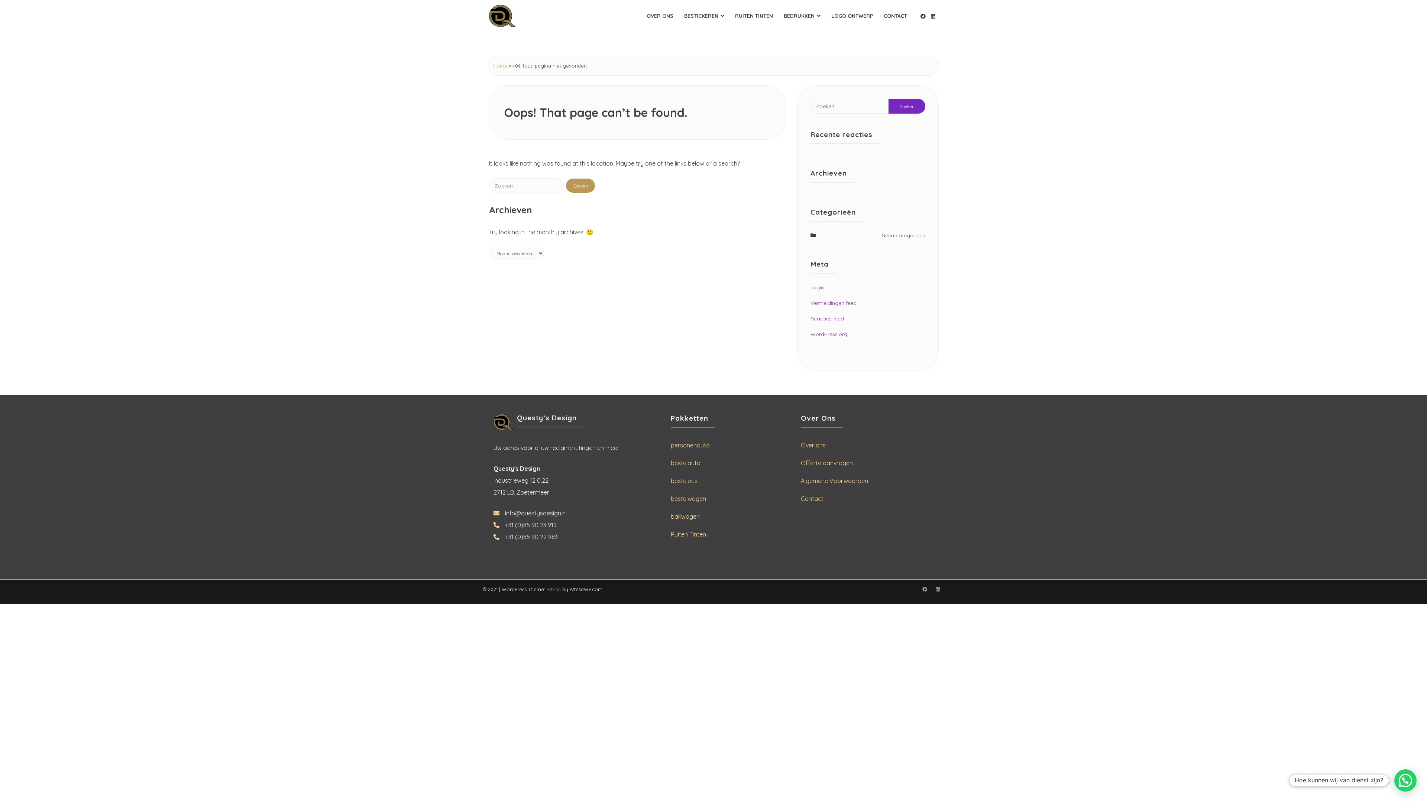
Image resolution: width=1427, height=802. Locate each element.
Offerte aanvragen (827, 463)
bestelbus (684, 481)
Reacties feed (827, 318)
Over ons (813, 445)
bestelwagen (688, 498)
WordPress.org (828, 334)
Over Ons (660, 16)
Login (817, 287)
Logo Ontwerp (852, 16)
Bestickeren (701, 16)
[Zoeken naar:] (527, 185)
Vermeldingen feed (833, 303)
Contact (895, 16)
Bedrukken (799, 16)
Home (500, 66)
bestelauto (685, 463)
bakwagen (685, 516)
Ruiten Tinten (754, 16)
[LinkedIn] (933, 16)
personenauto (690, 445)
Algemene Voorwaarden (834, 481)
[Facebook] (923, 16)
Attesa (554, 589)
